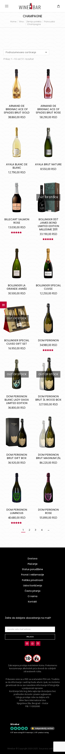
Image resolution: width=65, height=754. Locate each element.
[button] (49, 2)
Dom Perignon (48, 340)
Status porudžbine (32, 569)
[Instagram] (27, 643)
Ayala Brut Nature (48, 164)
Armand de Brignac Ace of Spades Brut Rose (48, 109)
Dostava (32, 558)
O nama (32, 596)
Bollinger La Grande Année (17, 287)
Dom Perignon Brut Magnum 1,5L (48, 456)
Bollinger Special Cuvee (48, 287)
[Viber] (38, 643)
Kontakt (32, 601)
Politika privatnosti (32, 580)
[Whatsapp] (32, 643)
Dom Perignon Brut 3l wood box (48, 398)
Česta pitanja (32, 591)
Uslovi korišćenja (32, 585)
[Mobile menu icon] (6, 6)
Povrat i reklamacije (32, 574)
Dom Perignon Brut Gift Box (16, 456)
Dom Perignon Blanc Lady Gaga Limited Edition (16, 399)
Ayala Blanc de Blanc (17, 166)
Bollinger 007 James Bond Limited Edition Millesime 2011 (48, 224)
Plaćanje (33, 564)
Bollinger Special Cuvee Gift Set (16, 342)
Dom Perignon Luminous (16, 511)
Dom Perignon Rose (48, 511)
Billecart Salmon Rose (16, 221)
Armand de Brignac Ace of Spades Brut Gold (17, 109)
